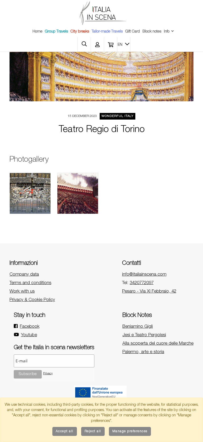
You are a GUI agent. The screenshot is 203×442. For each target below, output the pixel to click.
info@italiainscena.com (144, 274)
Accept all (64, 431)
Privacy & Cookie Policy (32, 300)
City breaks (80, 32)
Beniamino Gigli (137, 327)
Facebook (29, 327)
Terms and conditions (30, 283)
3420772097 (142, 283)
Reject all (93, 431)
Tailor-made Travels (107, 32)
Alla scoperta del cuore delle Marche (157, 343)
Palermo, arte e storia (143, 352)
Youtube (29, 335)
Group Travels (56, 32)
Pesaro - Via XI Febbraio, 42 (149, 291)
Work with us (22, 291)
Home (37, 32)
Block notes (151, 32)
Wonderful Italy (117, 116)
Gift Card (132, 32)
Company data (24, 274)
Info (166, 32)
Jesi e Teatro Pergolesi (144, 335)
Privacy (48, 373)
